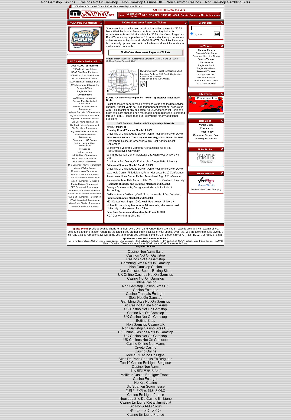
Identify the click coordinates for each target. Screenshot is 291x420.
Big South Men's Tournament (84, 125)
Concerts (195, 15)
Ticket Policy (206, 131)
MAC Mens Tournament (84, 161)
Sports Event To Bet (134, 15)
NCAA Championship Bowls (173, 243)
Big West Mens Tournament (84, 131)
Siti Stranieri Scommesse (146, 386)
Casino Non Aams (145, 366)
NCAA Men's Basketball (83, 61)
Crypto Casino (145, 347)
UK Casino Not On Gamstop (145, 309)
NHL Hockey (154, 241)
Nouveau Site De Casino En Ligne (146, 398)
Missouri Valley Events (84, 168)
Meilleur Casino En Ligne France (145, 375)
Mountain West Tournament (84, 171)
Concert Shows (137, 243)
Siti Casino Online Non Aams (146, 305)
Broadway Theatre (120, 243)
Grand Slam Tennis (203, 241)
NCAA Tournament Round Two (84, 85)
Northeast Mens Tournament (85, 174)
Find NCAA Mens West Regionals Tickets (145, 52)
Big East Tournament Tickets (85, 118)
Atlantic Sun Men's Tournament (84, 112)
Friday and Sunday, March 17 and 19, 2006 (130, 165)
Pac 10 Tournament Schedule (84, 181)
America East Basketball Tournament (85, 102)
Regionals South (206, 65)
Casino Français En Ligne (145, 294)
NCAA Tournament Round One (84, 82)
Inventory (214, 15)
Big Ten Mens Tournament (85, 128)
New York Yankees (206, 77)
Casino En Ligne (145, 290)
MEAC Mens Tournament (84, 155)
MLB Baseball (126, 241)
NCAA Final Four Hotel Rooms (84, 75)
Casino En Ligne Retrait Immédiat (145, 402)
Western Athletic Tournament (85, 206)
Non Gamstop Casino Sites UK (145, 286)
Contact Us (206, 128)
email (219, 234)
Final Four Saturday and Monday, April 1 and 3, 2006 (136, 212)
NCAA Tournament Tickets (84, 78)
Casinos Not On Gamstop (145, 255)
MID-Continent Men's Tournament (84, 165)
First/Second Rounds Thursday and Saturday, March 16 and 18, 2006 (145, 137)
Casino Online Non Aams (145, 343)
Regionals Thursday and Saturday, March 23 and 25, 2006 (138, 184)
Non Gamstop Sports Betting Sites (145, 271)
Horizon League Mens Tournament (84, 144)
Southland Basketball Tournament (84, 193)
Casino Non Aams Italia (145, 251)
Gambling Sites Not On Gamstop (145, 263)
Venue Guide (206, 125)
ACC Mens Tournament (84, 98)
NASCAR (166, 15)
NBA (151, 15)
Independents (85, 152)
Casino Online (145, 351)
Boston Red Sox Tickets (206, 80)
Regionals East (84, 91)
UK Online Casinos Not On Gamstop (145, 274)
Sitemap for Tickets (206, 138)
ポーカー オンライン (145, 410)
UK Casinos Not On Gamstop (145, 340)
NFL (157, 15)
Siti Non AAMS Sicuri (146, 406)
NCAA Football (185, 241)
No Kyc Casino (145, 382)
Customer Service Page (206, 135)
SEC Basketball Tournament (84, 187)
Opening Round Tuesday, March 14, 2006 (129, 130)
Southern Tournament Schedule (84, 190)
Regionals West (84, 88)
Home (121, 15)
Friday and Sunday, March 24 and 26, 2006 (130, 198)
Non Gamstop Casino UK (145, 324)
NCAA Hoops (152, 243)
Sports (184, 15)
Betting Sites (145, 320)
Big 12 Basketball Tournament (84, 115)
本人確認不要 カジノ (145, 370)
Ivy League (84, 149)
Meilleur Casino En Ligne (145, 355)
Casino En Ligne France (145, 395)
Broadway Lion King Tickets (206, 56)
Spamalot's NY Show (206, 53)
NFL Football (141, 241)
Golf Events (97, 241)
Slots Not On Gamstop (145, 297)
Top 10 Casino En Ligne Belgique (145, 363)
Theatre (205, 15)
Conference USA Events (85, 140)
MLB (144, 15)
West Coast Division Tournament (85, 203)
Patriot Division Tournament (84, 184)
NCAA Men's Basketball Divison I (90, 6)
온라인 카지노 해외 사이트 (145, 390)
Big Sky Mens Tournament (85, 122)
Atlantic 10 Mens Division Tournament (84, 107)
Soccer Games (111, 241)
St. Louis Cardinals (206, 83)
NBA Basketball (169, 241)
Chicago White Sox (206, 74)
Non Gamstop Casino (145, 267)
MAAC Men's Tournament (84, 158)
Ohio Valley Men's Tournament (84, 177)
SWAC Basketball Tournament (84, 200)
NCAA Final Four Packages (84, 72)
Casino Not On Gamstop (145, 278)
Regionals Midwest (206, 68)
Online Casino (145, 282)
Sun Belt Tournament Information (84, 197)
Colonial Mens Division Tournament (85, 135)
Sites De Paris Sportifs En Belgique (145, 359)
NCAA (176, 15)
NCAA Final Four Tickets (85, 69)
